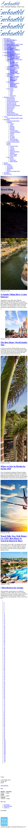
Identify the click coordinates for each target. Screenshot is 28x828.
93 (4, 731)
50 (4, 670)
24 (4, 634)
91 (4, 728)
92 (4, 729)
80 (4, 712)
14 (4, 620)
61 (4, 686)
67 (4, 694)
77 (4, 708)
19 (4, 627)
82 (4, 715)
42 (4, 659)
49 (4, 669)
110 (5, 754)
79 (4, 711)
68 (4, 696)
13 (4, 619)
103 (5, 745)
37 (4, 652)
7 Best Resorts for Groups (12, 588)
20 (4, 629)
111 (4, 756)
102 (5, 743)
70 (4, 698)
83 (4, 717)
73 (4, 703)
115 (5, 761)
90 (4, 726)
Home (2, 193)
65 (4, 691)
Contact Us (6, 807)
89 (4, 725)
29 (4, 641)
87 (4, 722)
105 (5, 747)
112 (5, 757)
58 (4, 682)
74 (4, 704)
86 (4, 721)
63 (4, 689)
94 (4, 732)
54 (4, 676)
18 (4, 626)
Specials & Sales (8, 806)
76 (4, 707)
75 (4, 705)
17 (4, 624)
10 (4, 615)
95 (4, 733)
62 (4, 687)
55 (4, 677)
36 (4, 651)
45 (4, 663)
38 (4, 654)
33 (4, 647)
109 (5, 753)
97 (4, 736)
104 (5, 746)
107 (5, 750)
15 (4, 622)
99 (4, 739)
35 (4, 649)
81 (4, 714)
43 (4, 661)
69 (4, 697)
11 (4, 616)
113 (5, 759)
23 (4, 633)
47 (4, 666)
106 (5, 749)
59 (4, 683)
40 (4, 656)
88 (4, 724)
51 (4, 672)
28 (4, 640)
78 (4, 710)
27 (4, 638)
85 (4, 719)
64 (4, 690)
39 (4, 655)
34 (4, 648)
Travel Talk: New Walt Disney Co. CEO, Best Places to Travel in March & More (14, 538)
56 (4, 679)
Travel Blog (7, 804)
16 (4, 623)
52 (4, 673)
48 (4, 668)
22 (4, 631)
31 (4, 644)
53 (4, 675)
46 (4, 665)
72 (4, 701)
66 (4, 693)
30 (4, 642)
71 (4, 700)
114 (5, 760)
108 (5, 752)
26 (4, 637)
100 (5, 740)
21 (4, 630)
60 (4, 684)
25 (4, 635)
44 (4, 662)
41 (4, 658)
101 (5, 742)
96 (4, 735)
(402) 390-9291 (4, 785)
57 (4, 680)
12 (4, 617)
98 (4, 738)
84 (4, 718)
